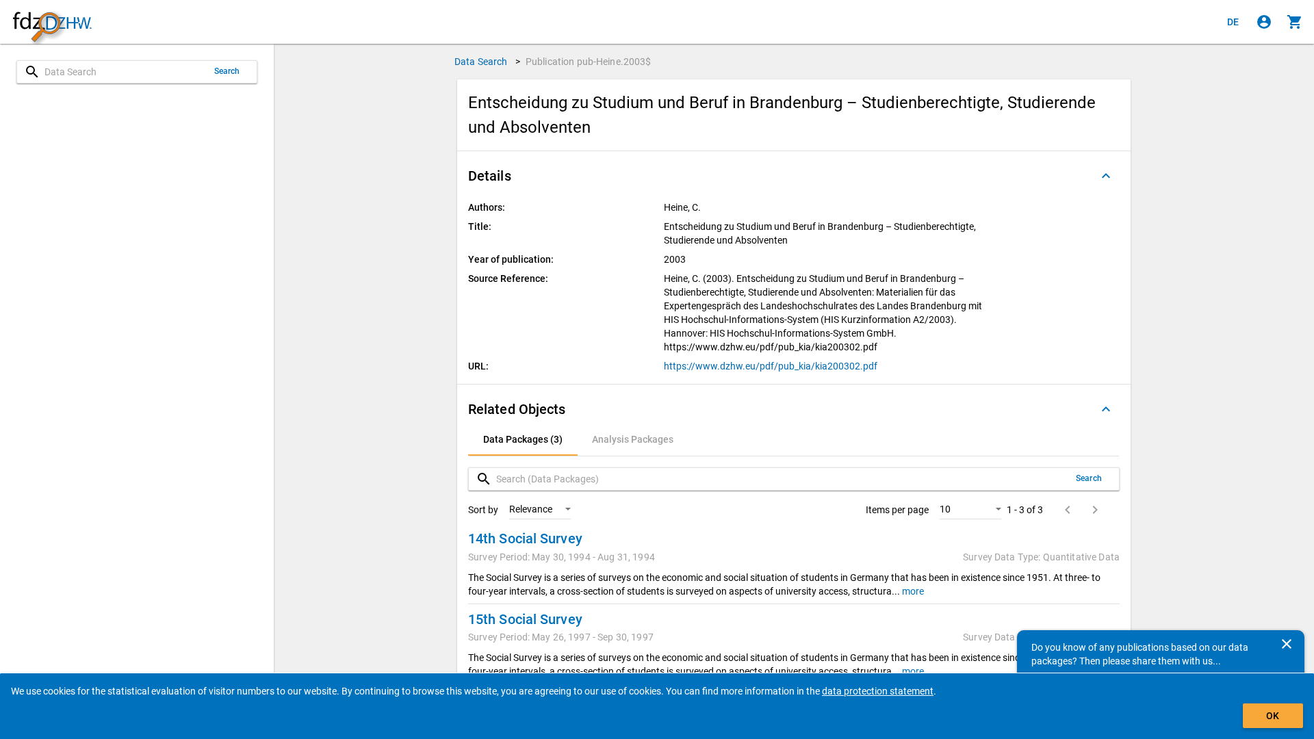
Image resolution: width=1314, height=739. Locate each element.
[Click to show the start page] (52, 22)
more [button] (912, 591)
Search (227, 71)
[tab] (523, 439)
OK (1272, 715)
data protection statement (877, 691)
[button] (794, 176)
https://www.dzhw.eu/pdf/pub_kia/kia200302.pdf (770, 366)
